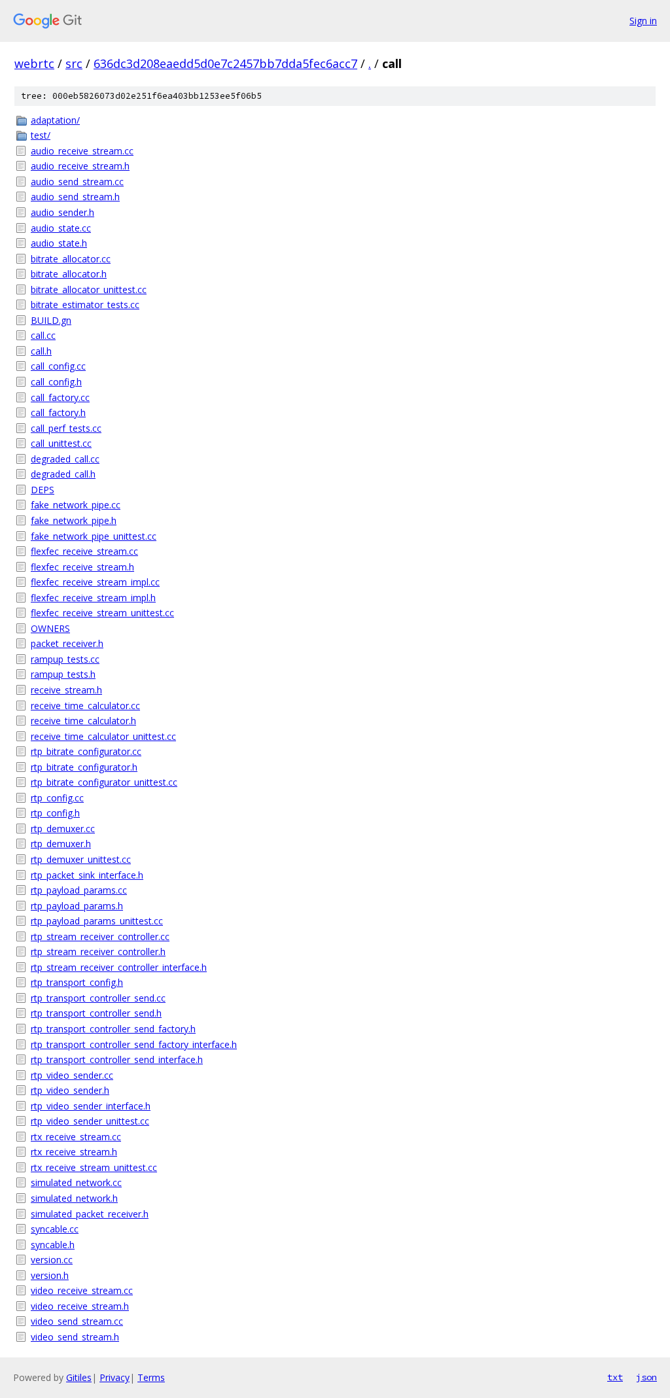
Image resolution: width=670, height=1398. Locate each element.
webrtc (34, 63)
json (646, 1377)
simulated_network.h (74, 1198)
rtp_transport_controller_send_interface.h (117, 1059)
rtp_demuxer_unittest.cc (81, 859)
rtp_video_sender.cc (72, 1075)
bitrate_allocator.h (69, 274)
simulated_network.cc (76, 1182)
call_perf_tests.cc (66, 428)
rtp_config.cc (57, 798)
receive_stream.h (66, 690)
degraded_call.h (63, 474)
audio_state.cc (61, 228)
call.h (41, 351)
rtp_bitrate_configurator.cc (86, 751)
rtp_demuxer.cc (63, 828)
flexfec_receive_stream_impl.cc (95, 582)
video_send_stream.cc (77, 1321)
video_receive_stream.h (80, 1306)
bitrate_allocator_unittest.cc (89, 289)
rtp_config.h (55, 813)
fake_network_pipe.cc (75, 504)
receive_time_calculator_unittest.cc (103, 736)
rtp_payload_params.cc (79, 890)
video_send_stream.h (75, 1337)
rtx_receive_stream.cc (76, 1136)
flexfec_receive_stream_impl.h (93, 597)
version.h (50, 1275)
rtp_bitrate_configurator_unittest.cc (104, 782)
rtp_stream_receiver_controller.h (98, 951)
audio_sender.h (62, 212)
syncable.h (53, 1244)
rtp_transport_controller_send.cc (98, 998)
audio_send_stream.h (75, 196)
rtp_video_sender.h (70, 1090)
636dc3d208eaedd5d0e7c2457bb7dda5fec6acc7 (225, 63)
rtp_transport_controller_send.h (96, 1013)
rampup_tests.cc (65, 659)
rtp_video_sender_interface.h (90, 1106)
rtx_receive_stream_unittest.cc (94, 1167)
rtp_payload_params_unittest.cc (97, 921)
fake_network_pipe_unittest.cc (93, 536)
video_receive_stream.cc (82, 1290)
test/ (40, 135)
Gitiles (79, 1377)
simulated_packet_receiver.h (90, 1214)
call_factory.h (58, 412)
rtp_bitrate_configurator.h (84, 767)
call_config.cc (58, 366)
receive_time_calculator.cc (85, 705)
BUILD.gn (51, 320)
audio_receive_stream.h (80, 166)
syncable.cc (55, 1229)
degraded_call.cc (65, 459)
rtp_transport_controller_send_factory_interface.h (134, 1044)
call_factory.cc (60, 397)
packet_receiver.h (67, 643)
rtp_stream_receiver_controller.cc (100, 936)
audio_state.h (59, 243)
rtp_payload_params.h (77, 906)
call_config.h (56, 382)
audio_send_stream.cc (77, 181)
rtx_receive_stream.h (74, 1151)
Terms (151, 1377)
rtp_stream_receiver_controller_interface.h (119, 967)
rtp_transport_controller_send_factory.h (113, 1028)
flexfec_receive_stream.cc (84, 551)
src (73, 63)
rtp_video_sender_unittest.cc (90, 1121)
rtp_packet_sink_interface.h (87, 875)
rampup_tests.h (63, 674)
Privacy (114, 1377)
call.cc (43, 335)
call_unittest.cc (61, 443)
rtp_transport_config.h (77, 982)
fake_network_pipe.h (73, 520)
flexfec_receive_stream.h (82, 567)
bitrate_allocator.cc (71, 259)
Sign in (643, 20)
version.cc (52, 1259)
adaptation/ (55, 120)
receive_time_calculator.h (83, 720)
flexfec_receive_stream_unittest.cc (102, 612)
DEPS (42, 489)
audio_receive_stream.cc (82, 151)
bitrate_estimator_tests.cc (85, 304)
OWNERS (50, 628)
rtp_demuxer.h (61, 843)
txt (615, 1377)
